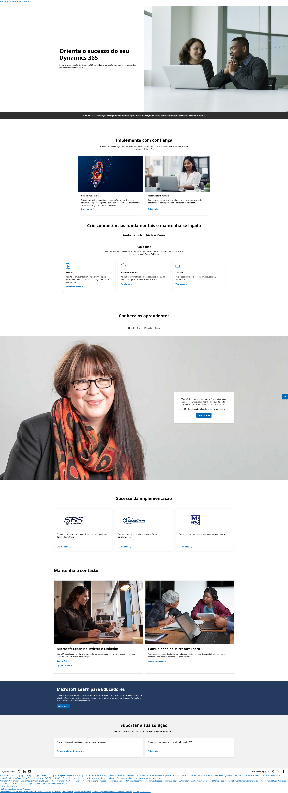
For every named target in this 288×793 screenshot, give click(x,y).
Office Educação (64, 778)
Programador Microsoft (116, 781)
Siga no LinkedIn (64, 665)
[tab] (127, 235)
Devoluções (192, 775)
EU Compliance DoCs (142, 791)
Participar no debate (157, 661)
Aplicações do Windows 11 (116, 775)
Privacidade (56, 791)
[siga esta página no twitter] (19, 771)
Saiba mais (153, 209)
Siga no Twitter (63, 661)
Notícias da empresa (26, 783)
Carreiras (282, 781)
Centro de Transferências (152, 775)
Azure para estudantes (150, 778)
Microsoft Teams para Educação (22, 778)
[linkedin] (24, 771)
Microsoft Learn (134, 781)
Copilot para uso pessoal (57, 775)
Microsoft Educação (256, 775)
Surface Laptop (16, 775)
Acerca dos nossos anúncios (120, 791)
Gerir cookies (67, 791)
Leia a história (63, 547)
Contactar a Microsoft (41, 791)
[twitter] (272, 771)
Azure (29, 781)
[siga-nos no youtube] (30, 771)
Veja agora (180, 284)
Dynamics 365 (38, 781)
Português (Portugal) (9, 786)
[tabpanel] (144, 268)
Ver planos (125, 284)
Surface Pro (5, 775)
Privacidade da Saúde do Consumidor (16, 791)
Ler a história (204, 415)
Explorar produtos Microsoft (92, 775)
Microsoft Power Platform (235, 781)
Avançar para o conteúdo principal (14, 1)
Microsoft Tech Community (192, 781)
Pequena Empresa (98, 781)
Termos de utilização (82, 791)
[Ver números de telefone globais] (285, 397)
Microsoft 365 (74, 775)
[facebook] (283, 771)
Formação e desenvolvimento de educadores (91, 778)
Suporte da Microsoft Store (174, 775)
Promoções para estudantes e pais (125, 778)
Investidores (62, 783)
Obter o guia (86, 209)
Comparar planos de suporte (69, 751)
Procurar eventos (73, 286)
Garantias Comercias (238, 775)
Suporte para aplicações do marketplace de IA (161, 781)
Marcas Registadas (100, 791)
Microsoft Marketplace (214, 781)
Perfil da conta (134, 775)
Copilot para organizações (35, 775)
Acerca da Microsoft (8, 783)
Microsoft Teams (83, 781)
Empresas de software (256, 781)
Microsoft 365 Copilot (66, 781)
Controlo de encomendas (208, 775)
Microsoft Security (19, 781)
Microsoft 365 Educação (46, 778)
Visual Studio (272, 781)
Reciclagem (224, 775)
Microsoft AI (5, 781)
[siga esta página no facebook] (35, 771)
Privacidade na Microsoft (46, 783)
